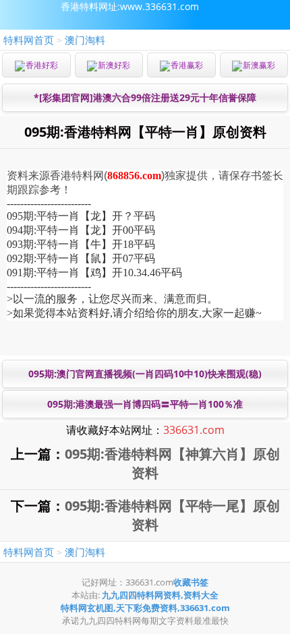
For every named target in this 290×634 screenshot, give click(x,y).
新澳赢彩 (259, 65)
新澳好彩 (114, 65)
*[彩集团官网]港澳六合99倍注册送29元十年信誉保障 (145, 97)
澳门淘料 (85, 39)
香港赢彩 (187, 65)
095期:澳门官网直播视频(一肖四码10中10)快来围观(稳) (145, 373)
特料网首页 (28, 39)
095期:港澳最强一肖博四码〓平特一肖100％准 (145, 404)
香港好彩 (42, 65)
